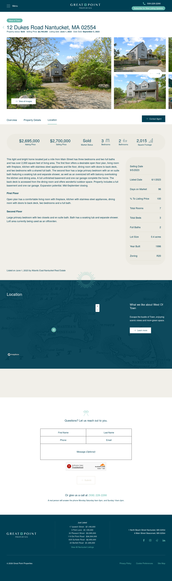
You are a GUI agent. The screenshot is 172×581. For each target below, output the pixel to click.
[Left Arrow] (151, 73)
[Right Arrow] (158, 73)
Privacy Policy (125, 563)
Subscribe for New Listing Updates (148, 8)
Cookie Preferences (144, 563)
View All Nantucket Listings (82, 547)
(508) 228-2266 (97, 495)
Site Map (161, 563)
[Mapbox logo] (13, 354)
